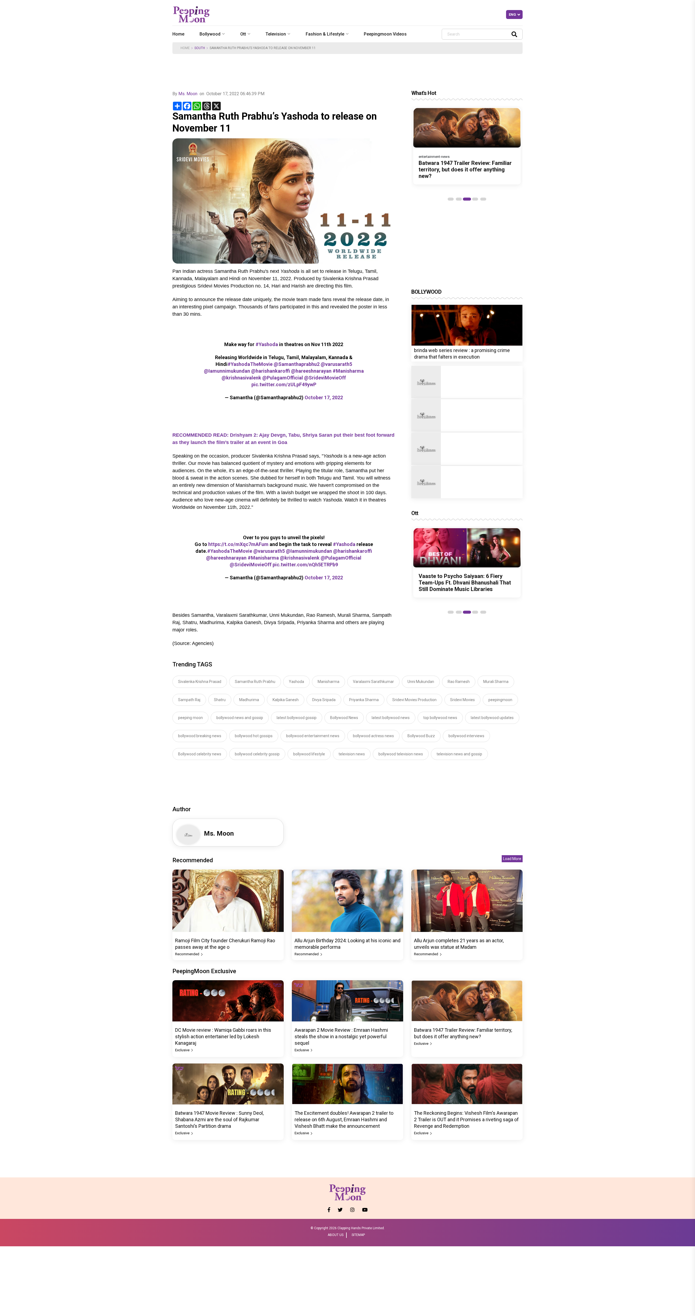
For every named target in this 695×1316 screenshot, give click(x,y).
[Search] (514, 34)
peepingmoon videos (385, 34)
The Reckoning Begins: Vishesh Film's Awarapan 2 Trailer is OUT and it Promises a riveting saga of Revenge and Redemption (466, 1119)
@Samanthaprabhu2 (297, 364)
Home (178, 34)
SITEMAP (358, 1235)
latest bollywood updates (492, 718)
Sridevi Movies (462, 700)
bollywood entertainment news (312, 736)
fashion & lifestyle (325, 34)
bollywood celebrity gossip (257, 754)
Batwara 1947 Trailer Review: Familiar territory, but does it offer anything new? (465, 169)
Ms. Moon (188, 93)
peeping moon (190, 718)
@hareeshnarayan (311, 371)
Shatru (220, 700)
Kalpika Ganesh (286, 700)
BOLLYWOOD (426, 292)
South (199, 48)
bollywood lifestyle (309, 754)
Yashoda (296, 681)
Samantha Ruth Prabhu (255, 681)
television (276, 34)
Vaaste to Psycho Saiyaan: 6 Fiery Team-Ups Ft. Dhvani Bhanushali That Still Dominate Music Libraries (465, 582)
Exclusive (182, 1050)
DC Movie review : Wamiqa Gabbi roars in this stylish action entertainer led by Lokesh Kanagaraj (223, 1036)
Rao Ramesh (459, 681)
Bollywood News (344, 718)
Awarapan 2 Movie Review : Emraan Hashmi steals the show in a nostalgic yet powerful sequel (341, 1036)
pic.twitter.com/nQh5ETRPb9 (305, 564)
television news (352, 754)
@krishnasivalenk (241, 378)
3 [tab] (467, 199)
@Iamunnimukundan (227, 371)
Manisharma (328, 681)
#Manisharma (348, 371)
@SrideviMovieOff (325, 378)
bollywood (210, 34)
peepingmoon (500, 700)
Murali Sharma (495, 681)
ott (243, 34)
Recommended (187, 954)
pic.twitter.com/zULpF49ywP (283, 384)
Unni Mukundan (420, 681)
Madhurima (249, 700)
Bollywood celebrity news (199, 754)
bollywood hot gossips (254, 736)
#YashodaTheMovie (250, 364)
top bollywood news (440, 718)
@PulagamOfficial (282, 378)
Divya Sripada (324, 700)
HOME (185, 48)
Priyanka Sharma (364, 700)
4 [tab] (475, 199)
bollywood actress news (373, 736)
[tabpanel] (467, 146)
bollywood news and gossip (239, 718)
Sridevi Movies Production (414, 700)
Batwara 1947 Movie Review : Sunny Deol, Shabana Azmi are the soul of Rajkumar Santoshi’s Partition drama (219, 1119)
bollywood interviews (466, 736)
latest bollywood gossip (297, 718)
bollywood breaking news (199, 736)
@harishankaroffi (270, 371)
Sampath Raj (189, 700)
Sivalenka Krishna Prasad (199, 681)
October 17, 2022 (324, 397)
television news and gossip (459, 754)
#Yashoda (266, 344)
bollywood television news (400, 754)
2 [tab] (459, 199)
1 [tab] (450, 199)
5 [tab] (483, 199)
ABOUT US (335, 1235)
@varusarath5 (336, 364)
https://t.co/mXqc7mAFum (238, 544)
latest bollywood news (391, 718)
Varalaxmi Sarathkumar (373, 681)
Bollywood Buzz (421, 736)
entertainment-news (434, 157)
